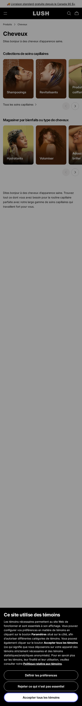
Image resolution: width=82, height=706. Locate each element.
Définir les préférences (41, 675)
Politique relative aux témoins (42, 663)
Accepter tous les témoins (41, 697)
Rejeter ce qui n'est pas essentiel (41, 686)
